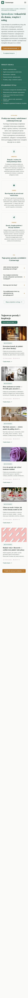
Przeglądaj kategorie (9, 53)
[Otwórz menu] (25, 2)
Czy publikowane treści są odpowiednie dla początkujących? (11, 293)
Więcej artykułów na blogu (13, 302)
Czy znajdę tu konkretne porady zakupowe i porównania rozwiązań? (12, 277)
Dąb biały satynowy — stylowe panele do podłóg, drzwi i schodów (13, 429)
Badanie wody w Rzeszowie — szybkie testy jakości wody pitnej (13, 549)
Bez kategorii (8, 343)
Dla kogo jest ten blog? (10, 285)
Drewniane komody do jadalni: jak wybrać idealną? (13, 347)
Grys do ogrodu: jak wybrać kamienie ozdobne (12, 468)
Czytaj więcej (6, 361)
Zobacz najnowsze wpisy (8, 322)
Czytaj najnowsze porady (10, 48)
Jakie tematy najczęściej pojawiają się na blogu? (10, 268)
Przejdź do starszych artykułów (13, 571)
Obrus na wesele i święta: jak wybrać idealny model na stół (12, 508)
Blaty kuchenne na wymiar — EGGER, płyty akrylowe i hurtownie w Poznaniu (12, 388)
